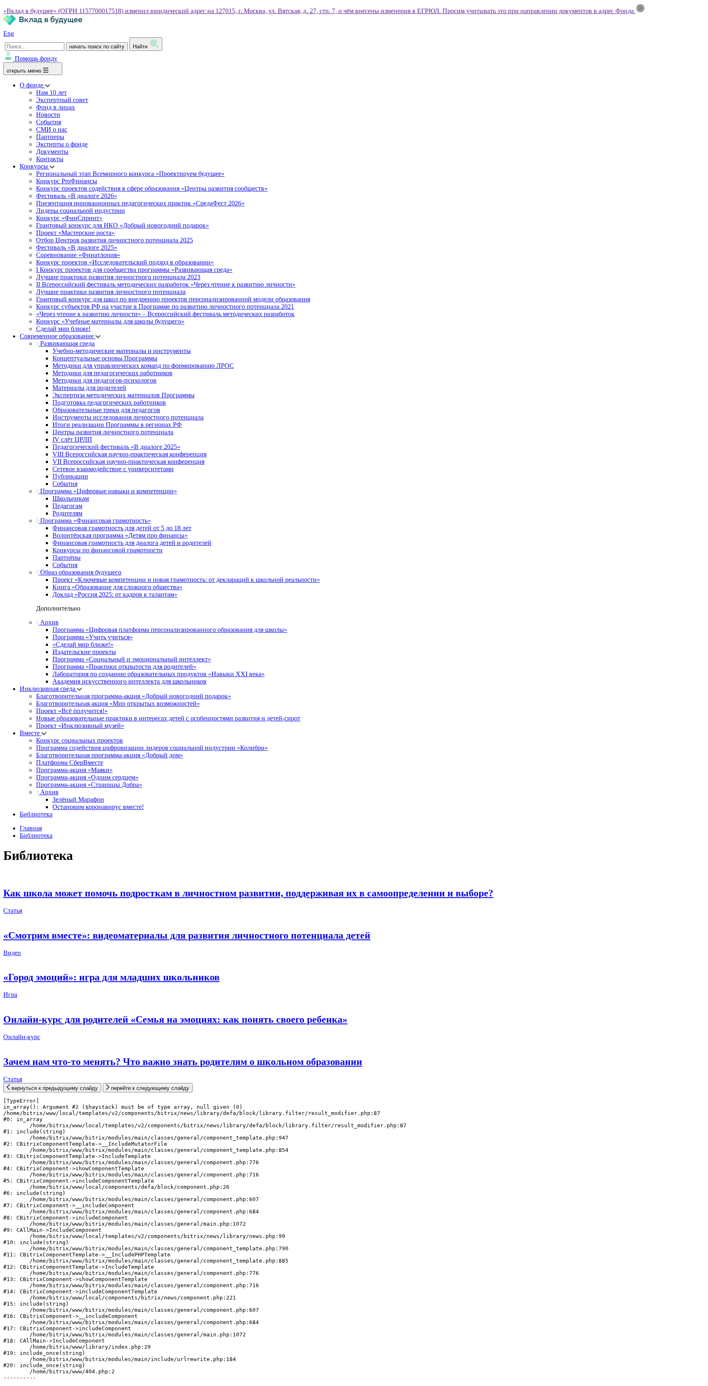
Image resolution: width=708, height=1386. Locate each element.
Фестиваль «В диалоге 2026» (76, 195)
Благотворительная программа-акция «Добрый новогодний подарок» (133, 696)
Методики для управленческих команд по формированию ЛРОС (143, 365)
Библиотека (36, 814)
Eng (8, 33)
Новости (48, 114)
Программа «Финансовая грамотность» (95, 520)
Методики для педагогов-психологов (104, 380)
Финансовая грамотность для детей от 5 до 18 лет (121, 527)
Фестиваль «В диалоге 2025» (76, 247)
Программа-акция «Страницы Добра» (89, 784)
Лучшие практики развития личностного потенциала (111, 291)
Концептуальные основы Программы (104, 358)
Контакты (50, 158)
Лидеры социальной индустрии (80, 210)
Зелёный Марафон (78, 799)
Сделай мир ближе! (63, 328)
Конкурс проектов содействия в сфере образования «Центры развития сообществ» (152, 188)
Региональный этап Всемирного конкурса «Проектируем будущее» (130, 173)
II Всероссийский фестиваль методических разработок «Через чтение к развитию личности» (165, 284)
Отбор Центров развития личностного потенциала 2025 (114, 240)
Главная (31, 828)
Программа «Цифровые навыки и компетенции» (108, 491)
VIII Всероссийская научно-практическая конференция (129, 454)
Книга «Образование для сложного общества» (117, 587)
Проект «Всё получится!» (72, 710)
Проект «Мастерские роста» (75, 232)
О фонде (32, 85)
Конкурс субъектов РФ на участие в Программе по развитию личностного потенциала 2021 (165, 306)
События (48, 122)
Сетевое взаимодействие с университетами (113, 468)
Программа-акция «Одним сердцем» (87, 777)
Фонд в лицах (55, 107)
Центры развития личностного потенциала (112, 432)
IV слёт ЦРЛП (72, 439)
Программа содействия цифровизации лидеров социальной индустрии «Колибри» (152, 747)
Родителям (67, 513)
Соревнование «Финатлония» (78, 254)
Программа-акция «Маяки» (74, 769)
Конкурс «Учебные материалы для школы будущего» (110, 321)
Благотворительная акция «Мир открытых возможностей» (118, 703)
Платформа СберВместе (69, 762)
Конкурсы (35, 166)
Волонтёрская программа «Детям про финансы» (120, 535)
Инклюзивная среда (48, 688)
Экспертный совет (62, 99)
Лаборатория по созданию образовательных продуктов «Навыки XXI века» (158, 673)
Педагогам (67, 505)
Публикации (70, 476)
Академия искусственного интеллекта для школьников (129, 681)
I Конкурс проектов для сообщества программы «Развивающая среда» (134, 269)
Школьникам (70, 498)
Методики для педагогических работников (112, 372)
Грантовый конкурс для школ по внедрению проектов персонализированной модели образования (173, 299)
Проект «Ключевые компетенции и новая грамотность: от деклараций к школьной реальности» (186, 579)
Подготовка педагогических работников (109, 402)
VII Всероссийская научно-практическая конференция (128, 461)
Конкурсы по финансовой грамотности (107, 550)
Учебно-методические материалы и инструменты (121, 350)
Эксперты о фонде (62, 144)
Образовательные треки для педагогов (106, 409)
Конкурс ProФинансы (66, 181)
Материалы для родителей (89, 387)
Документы (52, 151)
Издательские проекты (84, 651)
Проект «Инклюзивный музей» (80, 725)
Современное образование (57, 336)
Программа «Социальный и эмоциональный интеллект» (131, 659)
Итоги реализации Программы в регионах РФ (117, 424)
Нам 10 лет (51, 92)
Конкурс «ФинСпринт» (69, 217)
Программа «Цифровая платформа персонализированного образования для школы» (169, 629)
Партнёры (66, 557)
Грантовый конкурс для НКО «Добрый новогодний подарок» (122, 225)
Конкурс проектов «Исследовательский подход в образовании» (125, 262)
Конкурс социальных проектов (79, 740)
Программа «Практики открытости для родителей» (124, 666)
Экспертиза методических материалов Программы (123, 395)
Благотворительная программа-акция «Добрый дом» (109, 755)
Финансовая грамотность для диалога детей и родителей (131, 542)
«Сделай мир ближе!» (82, 644)
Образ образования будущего (80, 572)
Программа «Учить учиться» (92, 637)
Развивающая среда (67, 343)
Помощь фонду (36, 58)
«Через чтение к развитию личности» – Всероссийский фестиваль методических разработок (165, 313)
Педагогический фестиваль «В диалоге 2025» (116, 446)
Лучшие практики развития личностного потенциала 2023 (118, 277)
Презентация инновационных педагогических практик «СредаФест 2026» (140, 203)
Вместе (30, 732)
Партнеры (50, 136)
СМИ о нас (51, 129)
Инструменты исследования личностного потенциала (128, 417)
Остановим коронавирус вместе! (98, 806)
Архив (49, 622)
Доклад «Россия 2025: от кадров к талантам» (114, 594)
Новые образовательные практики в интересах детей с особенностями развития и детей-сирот (168, 718)
